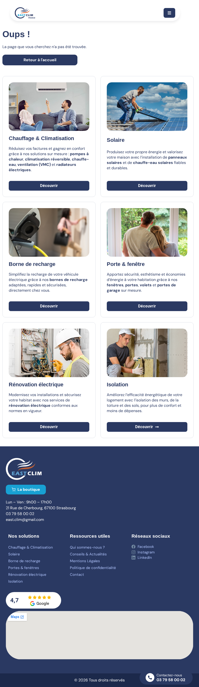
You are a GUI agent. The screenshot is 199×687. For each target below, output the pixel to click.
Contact (77, 574)
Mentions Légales (85, 561)
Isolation (15, 581)
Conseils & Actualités (88, 554)
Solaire (115, 140)
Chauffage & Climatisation (30, 547)
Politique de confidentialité (93, 567)
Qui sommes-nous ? (87, 547)
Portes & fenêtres (23, 567)
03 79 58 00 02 (171, 679)
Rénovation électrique (27, 574)
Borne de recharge (24, 561)
